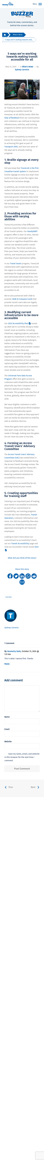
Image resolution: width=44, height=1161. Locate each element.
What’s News (27, 66)
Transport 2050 (11, 146)
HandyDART (32, 231)
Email (7, 729)
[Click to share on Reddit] (34, 576)
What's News (17, 35)
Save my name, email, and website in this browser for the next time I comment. (21, 757)
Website (8, 741)
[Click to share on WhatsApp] (28, 576)
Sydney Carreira (22, 69)
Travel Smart (15, 263)
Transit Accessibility (20, 543)
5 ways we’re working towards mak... (19, 40)
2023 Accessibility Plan (18, 323)
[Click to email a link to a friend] (22, 582)
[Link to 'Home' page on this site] (7, 4)
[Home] (5, 34)
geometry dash (14, 651)
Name (7, 717)
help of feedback (11, 118)
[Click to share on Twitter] (16, 576)
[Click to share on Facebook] (10, 576)
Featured (9, 597)
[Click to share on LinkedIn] (22, 576)
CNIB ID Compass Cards (22, 299)
